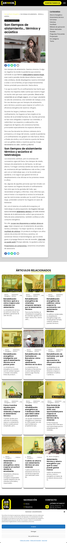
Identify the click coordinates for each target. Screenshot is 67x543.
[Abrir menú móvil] (64, 3)
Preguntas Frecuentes (57, 34)
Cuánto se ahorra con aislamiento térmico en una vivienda (33, 464)
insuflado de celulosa (12, 231)
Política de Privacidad (35, 540)
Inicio (5, 14)
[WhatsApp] (11, 65)
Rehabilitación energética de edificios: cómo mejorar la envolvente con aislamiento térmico (54, 305)
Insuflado (53, 24)
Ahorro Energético (14, 14)
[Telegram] (15, 65)
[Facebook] (5, 65)
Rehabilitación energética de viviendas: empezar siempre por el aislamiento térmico (33, 304)
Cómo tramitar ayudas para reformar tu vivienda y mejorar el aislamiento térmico (11, 410)
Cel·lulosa (53, 20)
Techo (52, 41)
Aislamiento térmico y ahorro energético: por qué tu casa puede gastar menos (54, 464)
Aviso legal (44, 540)
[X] (8, 65)
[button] (64, 512)
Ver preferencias (33, 536)
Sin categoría (54, 39)
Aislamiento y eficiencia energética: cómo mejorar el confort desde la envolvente (11, 466)
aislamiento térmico (24, 211)
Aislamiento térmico (57, 17)
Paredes (52, 32)
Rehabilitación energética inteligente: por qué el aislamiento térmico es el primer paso (11, 359)
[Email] (18, 65)
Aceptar (33, 526)
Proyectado (54, 36)
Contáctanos (51, 3)
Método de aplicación (57, 27)
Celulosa (53, 22)
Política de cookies (24, 540)
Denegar (33, 531)
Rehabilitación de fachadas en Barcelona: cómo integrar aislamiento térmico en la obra (33, 359)
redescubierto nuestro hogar (33, 75)
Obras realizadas (56, 29)
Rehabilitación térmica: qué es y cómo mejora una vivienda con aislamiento (11, 303)
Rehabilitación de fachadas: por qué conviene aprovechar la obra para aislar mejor (55, 359)
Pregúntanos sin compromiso (15, 246)
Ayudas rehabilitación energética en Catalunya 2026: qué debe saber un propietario (32, 410)
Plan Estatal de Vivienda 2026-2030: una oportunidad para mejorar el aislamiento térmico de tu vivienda (55, 412)
